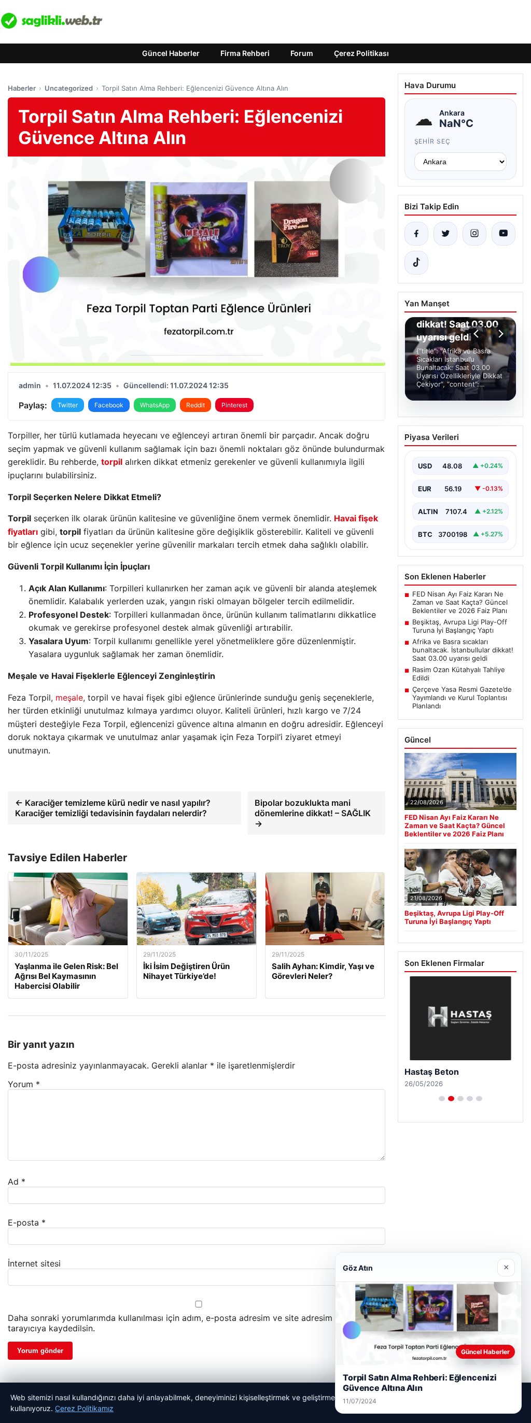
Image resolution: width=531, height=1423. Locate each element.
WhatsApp (155, 405)
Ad (16, 1181)
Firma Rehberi (245, 53)
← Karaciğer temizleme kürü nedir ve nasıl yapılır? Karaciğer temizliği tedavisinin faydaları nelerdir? (113, 808)
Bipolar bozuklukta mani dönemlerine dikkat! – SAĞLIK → (313, 813)
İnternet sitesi (34, 1263)
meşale (69, 697)
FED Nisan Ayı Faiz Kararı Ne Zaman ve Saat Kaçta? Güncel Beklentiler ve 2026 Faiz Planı (460, 602)
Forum (301, 53)
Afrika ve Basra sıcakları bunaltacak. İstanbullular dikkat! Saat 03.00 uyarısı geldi (462, 649)
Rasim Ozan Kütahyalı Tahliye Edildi (458, 673)
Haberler (22, 88)
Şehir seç (432, 141)
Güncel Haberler (171, 53)
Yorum (24, 1084)
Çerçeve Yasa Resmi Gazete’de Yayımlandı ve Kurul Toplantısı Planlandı (462, 697)
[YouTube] (503, 234)
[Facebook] (416, 234)
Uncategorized (69, 88)
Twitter (68, 405)
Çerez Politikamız (84, 1408)
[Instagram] (474, 234)
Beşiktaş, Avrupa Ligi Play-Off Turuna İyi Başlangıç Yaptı (459, 626)
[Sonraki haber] (499, 334)
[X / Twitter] (445, 234)
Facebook (108, 405)
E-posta (27, 1222)
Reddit (195, 405)
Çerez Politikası (361, 53)
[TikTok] (416, 263)
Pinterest (234, 405)
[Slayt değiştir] (442, 1098)
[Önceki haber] (477, 334)
